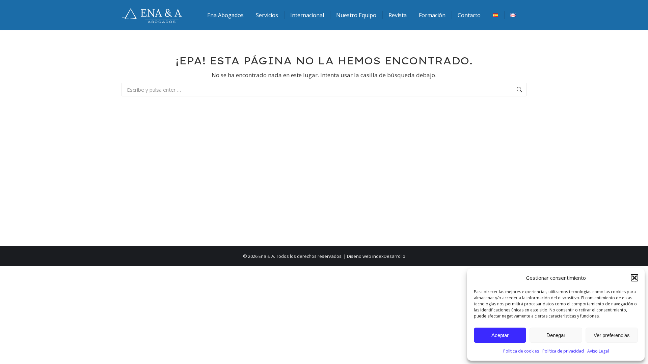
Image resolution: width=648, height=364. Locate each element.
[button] (634, 277)
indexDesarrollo (388, 256)
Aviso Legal (598, 351)
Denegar (555, 335)
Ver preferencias (612, 335)
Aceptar (500, 335)
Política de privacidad (563, 351)
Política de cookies (521, 351)
